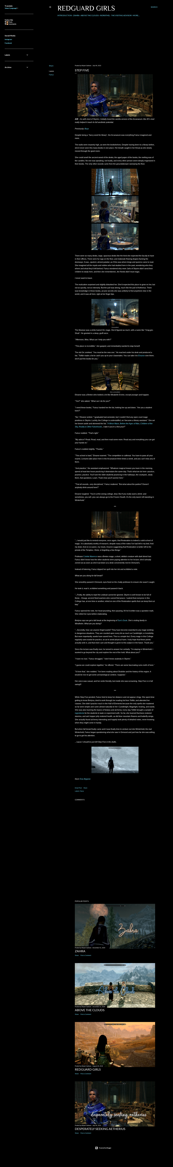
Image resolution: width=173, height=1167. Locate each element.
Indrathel (105, 15)
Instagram (8, 39)
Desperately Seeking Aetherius (100, 1129)
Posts (10, 22)
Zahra (76, 15)
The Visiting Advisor (121, 15)
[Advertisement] (103, 42)
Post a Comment (85, 955)
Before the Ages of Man (129, 424)
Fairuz (51, 75)
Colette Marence (90, 556)
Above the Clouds (90, 15)
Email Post (78, 788)
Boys (87, 129)
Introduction (64, 15)
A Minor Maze (113, 424)
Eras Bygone (85, 779)
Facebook (8, 43)
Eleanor (141, 356)
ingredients (79, 713)
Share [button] (51, 66)
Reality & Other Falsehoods (90, 427)
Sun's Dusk (122, 620)
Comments (12, 24)
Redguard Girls (86, 8)
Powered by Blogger (105, 1148)
